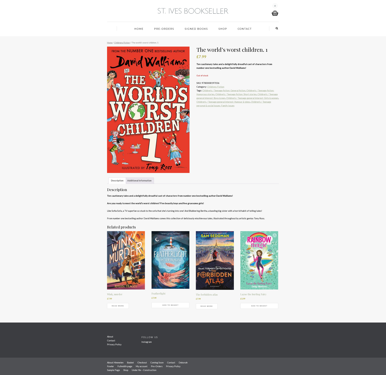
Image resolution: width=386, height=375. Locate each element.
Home (139, 28)
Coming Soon (157, 362)
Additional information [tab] (139, 180)
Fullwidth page (124, 366)
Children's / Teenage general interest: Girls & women (252, 98)
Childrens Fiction (122, 42)
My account (141, 366)
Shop (222, 28)
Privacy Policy (114, 344)
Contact (245, 28)
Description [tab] (117, 180)
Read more (118, 306)
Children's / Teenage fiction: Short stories (236, 94)
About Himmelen (115, 362)
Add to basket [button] (170, 305)
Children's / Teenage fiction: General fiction (223, 90)
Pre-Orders (164, 28)
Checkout (142, 362)
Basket (130, 362)
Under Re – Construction (144, 370)
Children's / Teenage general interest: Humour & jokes (223, 101)
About (110, 336)
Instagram (146, 341)
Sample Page (113, 370)
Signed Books (196, 28)
